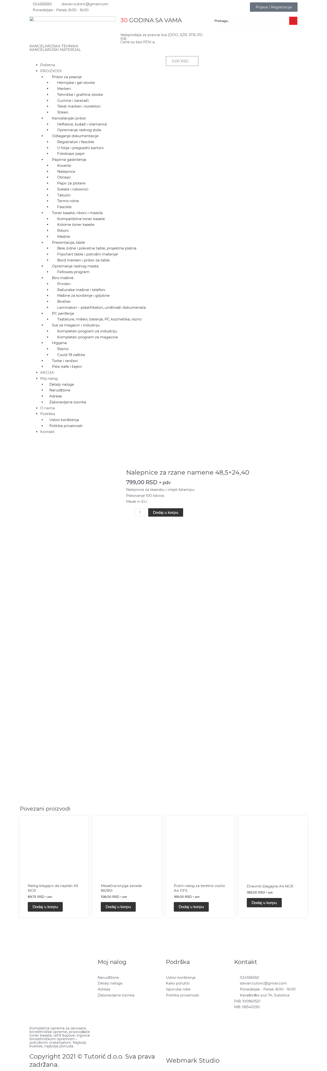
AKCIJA (47, 372)
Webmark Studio (193, 1060)
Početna (47, 65)
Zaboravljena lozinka (67, 402)
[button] (95, 59)
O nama (47, 408)
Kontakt (47, 431)
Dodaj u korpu (165, 512)
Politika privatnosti (66, 425)
